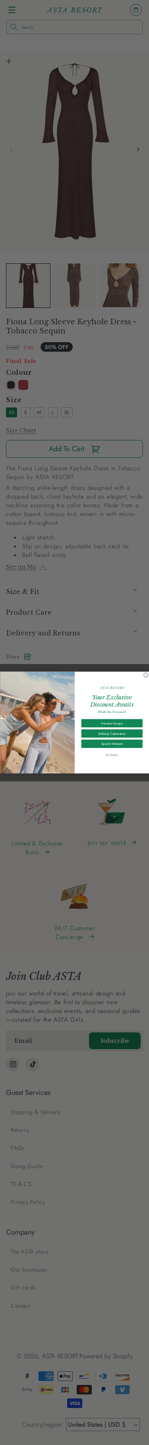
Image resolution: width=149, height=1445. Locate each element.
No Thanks (111, 754)
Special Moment (111, 744)
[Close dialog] (145, 675)
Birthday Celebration (112, 733)
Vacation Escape (112, 723)
